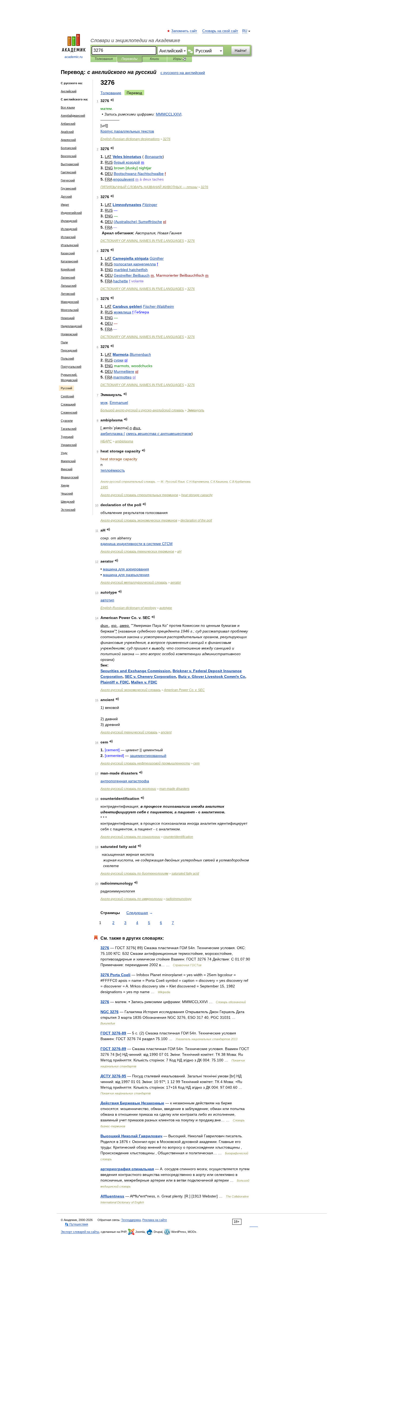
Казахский (68, 253)
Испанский (68, 237)
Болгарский (68, 148)
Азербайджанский (73, 115)
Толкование (110, 93)
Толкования (104, 59)
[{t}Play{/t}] (112, 100)
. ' (211, 676)
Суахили (67, 420)
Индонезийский (71, 212)
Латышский (68, 285)
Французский (70, 477)
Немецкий (68, 318)
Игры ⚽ (179, 59)
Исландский (69, 229)
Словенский (69, 412)
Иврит (65, 204)
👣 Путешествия (76, 1224)
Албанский (68, 123)
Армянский (68, 139)
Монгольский (70, 310)
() (138, 221)
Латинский (68, 277)
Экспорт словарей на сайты (80, 1231)
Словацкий (68, 404)
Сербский (67, 396)
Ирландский (69, 220)
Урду (64, 453)
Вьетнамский (70, 164)
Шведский (68, 501)
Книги (154, 59)
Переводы (129, 59)
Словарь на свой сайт (220, 31)
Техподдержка (131, 1220)
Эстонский (68, 509)
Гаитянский (68, 172)
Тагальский (68, 428)
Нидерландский (71, 326)
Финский (66, 469)
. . (184, 690)
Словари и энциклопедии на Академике (135, 40)
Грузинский (68, 188)
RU (244, 31)
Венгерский (68, 156)
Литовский (68, 293)
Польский (67, 358)
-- (142, 410)
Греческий (68, 180)
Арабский (67, 131)
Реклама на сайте (154, 1220)
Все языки (68, 107)
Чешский (67, 493)
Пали (64, 342)
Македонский (70, 301)
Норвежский (69, 334)
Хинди (65, 485)
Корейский (68, 269)
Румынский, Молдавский (69, 377)
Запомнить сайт (184, 31)
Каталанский (69, 261)
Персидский (69, 350)
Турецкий (67, 436)
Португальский (71, 366)
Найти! (241, 50)
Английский (68, 91)
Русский (66, 388)
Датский (66, 196)
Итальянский (70, 245)
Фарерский (68, 461)
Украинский (69, 444)
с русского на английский (182, 72)
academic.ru (74, 57)
